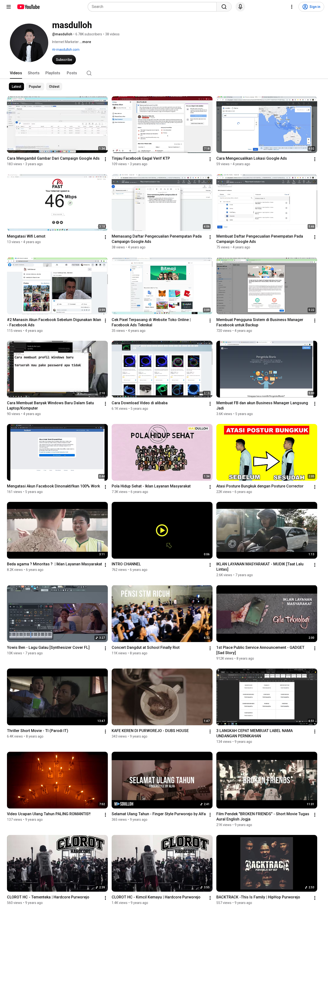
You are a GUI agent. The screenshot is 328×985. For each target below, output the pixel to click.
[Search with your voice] (240, 7)
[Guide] (9, 7)
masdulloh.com (67, 49)
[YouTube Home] (28, 6)
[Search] (224, 7)
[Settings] (292, 7)
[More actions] (105, 159)
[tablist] (164, 73)
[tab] (16, 73)
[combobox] (153, 7)
